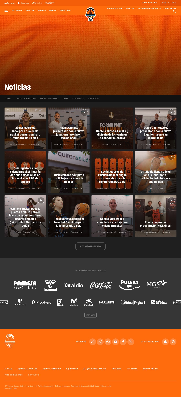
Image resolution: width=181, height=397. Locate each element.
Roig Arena (170, 8)
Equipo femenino (49, 98)
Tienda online (150, 369)
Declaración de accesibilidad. (82, 386)
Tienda (52, 10)
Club (65, 98)
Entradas (17, 10)
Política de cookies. (63, 386)
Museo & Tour (114, 8)
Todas (8, 98)
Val (169, 3)
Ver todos (90, 315)
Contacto (33, 375)
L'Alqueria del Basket (149, 8)
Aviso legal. (32, 386)
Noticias (116, 369)
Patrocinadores (14, 375)
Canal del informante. (103, 386)
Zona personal (149, 3)
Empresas (65, 10)
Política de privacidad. (46, 386)
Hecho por (11, 389)
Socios (42, 10)
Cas (164, 3)
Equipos (30, 10)
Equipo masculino (26, 98)
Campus (130, 8)
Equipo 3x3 (78, 98)
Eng (174, 3)
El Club (8, 369)
